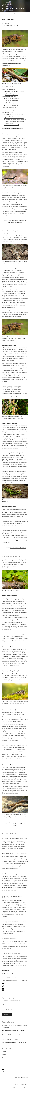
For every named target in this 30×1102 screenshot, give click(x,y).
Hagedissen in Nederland (10, 25)
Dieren (4, 1051)
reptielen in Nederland (16, 128)
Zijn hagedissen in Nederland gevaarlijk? (14, 121)
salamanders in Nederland (18, 548)
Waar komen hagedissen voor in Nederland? (15, 119)
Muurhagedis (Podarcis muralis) (10, 102)
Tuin (3, 1057)
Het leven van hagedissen (8, 89)
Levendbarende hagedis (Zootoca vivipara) (13, 91)
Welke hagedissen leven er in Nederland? (14, 114)
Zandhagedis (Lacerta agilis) (9, 96)
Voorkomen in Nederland (11, 95)
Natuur (4, 1054)
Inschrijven (7, 1014)
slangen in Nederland (9, 977)
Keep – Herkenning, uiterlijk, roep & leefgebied (14, 1042)
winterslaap (10, 211)
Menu (15, 13)
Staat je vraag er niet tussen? (11, 125)
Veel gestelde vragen (7, 112)
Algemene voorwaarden (21, 1084)
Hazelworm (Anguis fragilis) (9, 107)
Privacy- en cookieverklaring (20, 1087)
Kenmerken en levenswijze (12, 93)
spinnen (13, 312)
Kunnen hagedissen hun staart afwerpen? (14, 116)
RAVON (13, 963)
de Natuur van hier (13, 8)
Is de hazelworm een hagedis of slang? (14, 118)
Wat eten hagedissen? (9, 123)
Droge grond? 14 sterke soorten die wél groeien (14, 1035)
